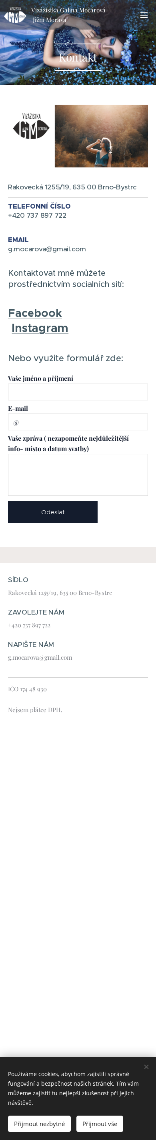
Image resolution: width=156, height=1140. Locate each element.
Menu (144, 15)
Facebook (35, 313)
